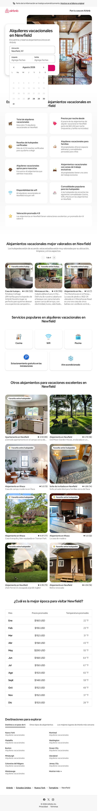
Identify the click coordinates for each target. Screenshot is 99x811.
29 (39, 99)
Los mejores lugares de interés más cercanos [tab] (76, 725)
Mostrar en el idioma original (72, 3)
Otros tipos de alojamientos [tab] (41, 725)
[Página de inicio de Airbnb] (11, 11)
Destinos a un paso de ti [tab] (15, 725)
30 (44, 99)
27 (29, 99)
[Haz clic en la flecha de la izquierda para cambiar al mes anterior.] (14, 67)
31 (14, 104)
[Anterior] (43, 258)
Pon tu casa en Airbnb (80, 10)
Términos (54, 806)
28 (34, 99)
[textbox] (20, 60)
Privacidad (43, 806)
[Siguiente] (54, 258)
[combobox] (32, 51)
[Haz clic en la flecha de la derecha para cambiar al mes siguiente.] (43, 67)
